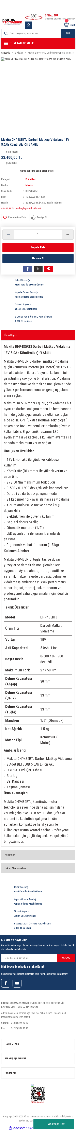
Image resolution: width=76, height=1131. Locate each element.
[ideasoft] (17, 1128)
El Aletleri (30, 179)
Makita (29, 185)
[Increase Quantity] (67, 234)
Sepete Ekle (38, 247)
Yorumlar (9, 855)
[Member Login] (28, 25)
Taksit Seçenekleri (15, 868)
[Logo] (11, 22)
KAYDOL (66, 957)
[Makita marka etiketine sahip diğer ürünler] (10, 171)
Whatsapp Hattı (56, 1124)
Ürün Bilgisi (10, 335)
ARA (68, 33)
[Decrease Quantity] (8, 234)
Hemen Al (38, 258)
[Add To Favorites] (14, 217)
